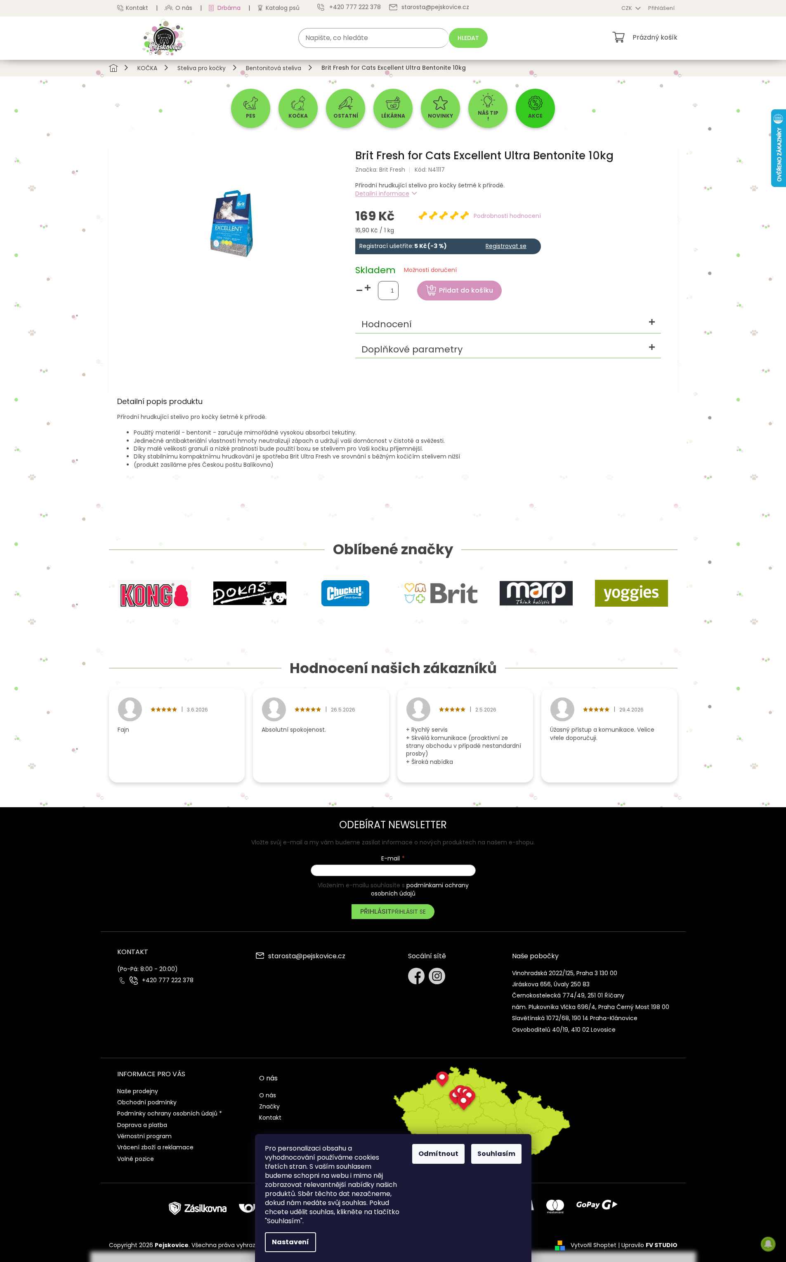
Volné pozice (135, 1159)
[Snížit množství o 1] (359, 290)
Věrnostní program (144, 1136)
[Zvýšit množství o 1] (367, 288)
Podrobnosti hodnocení (507, 216)
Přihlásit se (409, 912)
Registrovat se (506, 246)
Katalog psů (283, 8)
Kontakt (137, 8)
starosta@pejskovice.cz (306, 956)
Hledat (468, 38)
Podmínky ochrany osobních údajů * (169, 1113)
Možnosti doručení (430, 270)
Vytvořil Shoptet (593, 1245)
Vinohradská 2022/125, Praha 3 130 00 (564, 973)
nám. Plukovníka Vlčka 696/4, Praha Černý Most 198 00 (590, 1007)
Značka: (380, 169)
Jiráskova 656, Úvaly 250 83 (551, 984)
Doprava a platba (142, 1125)
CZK (627, 8)
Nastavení (290, 1242)
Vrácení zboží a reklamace (155, 1147)
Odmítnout (438, 1153)
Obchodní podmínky (147, 1102)
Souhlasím (496, 1153)
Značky (269, 1106)
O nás (183, 8)
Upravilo (649, 1245)
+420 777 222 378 (168, 980)
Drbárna (229, 8)
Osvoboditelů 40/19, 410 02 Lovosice (564, 1030)
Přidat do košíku (466, 290)
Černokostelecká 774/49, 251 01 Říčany (568, 995)
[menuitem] (250, 108)
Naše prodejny (137, 1091)
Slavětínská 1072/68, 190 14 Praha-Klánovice (574, 1018)
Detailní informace (382, 193)
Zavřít (551, 261)
